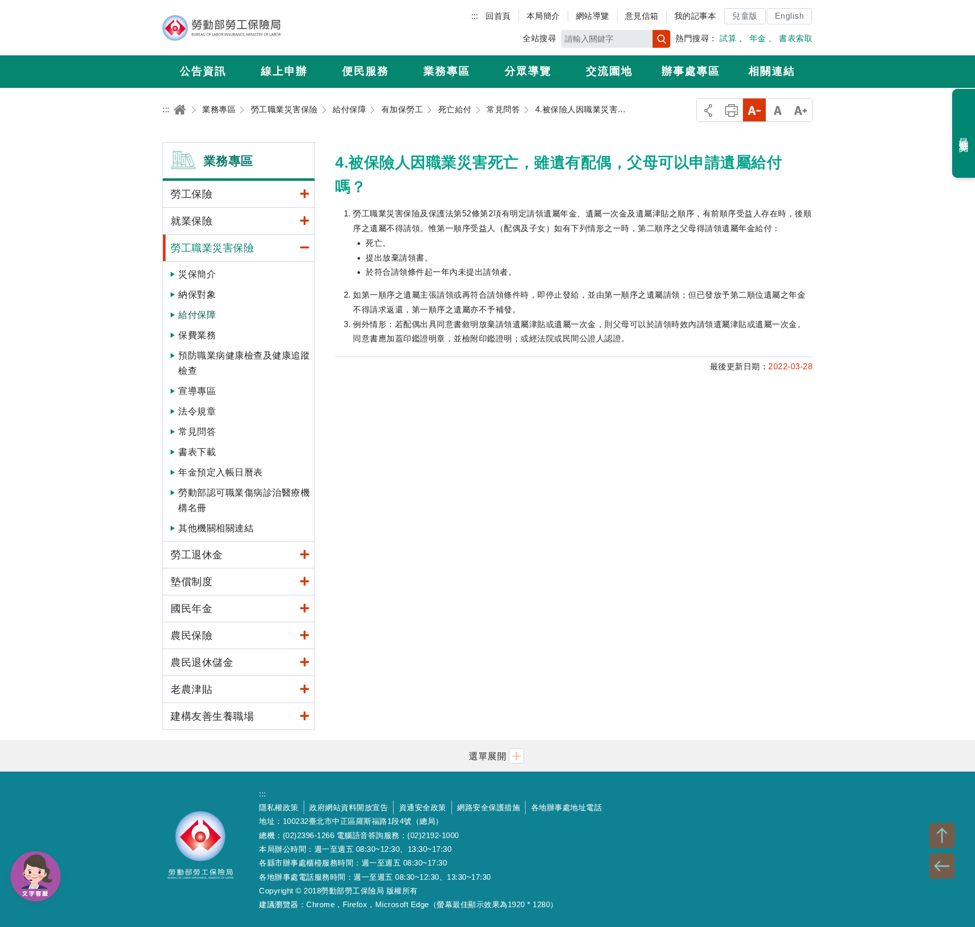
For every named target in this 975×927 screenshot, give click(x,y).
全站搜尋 (539, 38)
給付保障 (197, 315)
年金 (758, 38)
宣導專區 (197, 391)
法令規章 (197, 411)
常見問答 (197, 432)
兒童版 (745, 16)
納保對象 (197, 295)
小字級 (754, 110)
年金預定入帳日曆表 (220, 472)
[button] (487, 755)
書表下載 (197, 452)
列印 (731, 110)
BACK (942, 866)
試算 (728, 38)
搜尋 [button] (661, 39)
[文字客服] (35, 876)
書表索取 (795, 38)
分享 (708, 110)
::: (474, 16)
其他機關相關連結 (215, 528)
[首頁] (179, 109)
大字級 (800, 110)
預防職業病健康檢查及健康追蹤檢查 (244, 363)
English (789, 16)
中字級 (777, 110)
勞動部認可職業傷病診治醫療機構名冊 (244, 500)
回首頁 (498, 16)
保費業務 (197, 335)
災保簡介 (197, 274)
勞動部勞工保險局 (221, 28)
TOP (942, 835)
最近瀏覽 (964, 134)
